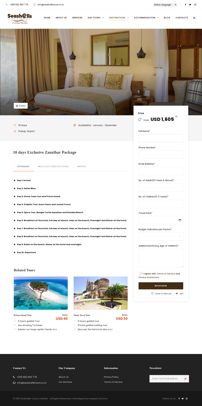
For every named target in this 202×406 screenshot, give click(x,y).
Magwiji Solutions (98, 398)
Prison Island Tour (23, 315)
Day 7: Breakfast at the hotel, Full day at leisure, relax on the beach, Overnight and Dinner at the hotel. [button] (72, 228)
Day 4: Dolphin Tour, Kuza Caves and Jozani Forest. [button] (44, 204)
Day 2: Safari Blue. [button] (26, 188)
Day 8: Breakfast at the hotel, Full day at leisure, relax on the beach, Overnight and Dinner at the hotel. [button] (72, 236)
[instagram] (195, 4)
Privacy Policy (111, 376)
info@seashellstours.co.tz (51, 4)
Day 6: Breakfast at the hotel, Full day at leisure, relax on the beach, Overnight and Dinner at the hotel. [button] (72, 220)
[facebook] (185, 4)
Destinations (117, 17)
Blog (167, 17)
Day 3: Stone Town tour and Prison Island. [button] (39, 196)
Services (77, 17)
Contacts (182, 17)
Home (47, 17)
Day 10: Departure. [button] (27, 252)
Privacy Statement (149, 277)
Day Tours (94, 17)
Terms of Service (166, 273)
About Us (61, 17)
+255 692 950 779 (19, 4)
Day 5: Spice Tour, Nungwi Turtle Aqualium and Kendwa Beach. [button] (50, 212)
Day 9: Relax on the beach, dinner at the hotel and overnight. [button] (49, 244)
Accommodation (144, 17)
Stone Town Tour (82, 315)
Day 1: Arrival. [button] (24, 180)
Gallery (22, 105)
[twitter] (190, 4)
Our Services (65, 381)
